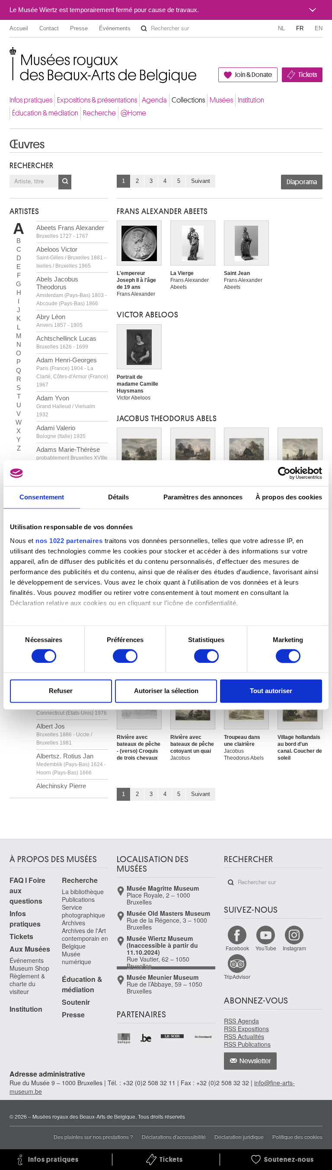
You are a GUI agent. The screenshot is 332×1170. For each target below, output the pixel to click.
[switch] (125, 656)
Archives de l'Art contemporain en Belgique (85, 938)
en (318, 28)
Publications (78, 899)
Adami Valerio (61, 431)
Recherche (99, 113)
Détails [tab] (118, 497)
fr (299, 28)
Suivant (200, 181)
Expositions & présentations (97, 100)
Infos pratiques (31, 100)
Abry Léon (59, 320)
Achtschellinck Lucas (66, 342)
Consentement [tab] (41, 497)
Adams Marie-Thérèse (72, 457)
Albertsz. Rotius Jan (71, 764)
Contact (49, 28)
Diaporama (302, 182)
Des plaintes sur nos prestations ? (93, 1136)
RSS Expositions (246, 1029)
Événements (115, 28)
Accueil (19, 28)
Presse (79, 28)
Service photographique (83, 911)
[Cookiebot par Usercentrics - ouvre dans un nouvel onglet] (284, 473)
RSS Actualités (244, 1036)
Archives (73, 923)
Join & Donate (253, 74)
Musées (221, 100)
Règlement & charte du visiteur (27, 983)
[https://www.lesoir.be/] (173, 1035)
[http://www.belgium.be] (146, 1038)
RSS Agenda (241, 1021)
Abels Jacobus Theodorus (71, 291)
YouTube (265, 948)
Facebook (237, 948)
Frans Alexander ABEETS (162, 211)
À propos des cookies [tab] (288, 497)
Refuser (61, 691)
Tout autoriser (271, 691)
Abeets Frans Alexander (70, 231)
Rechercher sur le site (143, 28)
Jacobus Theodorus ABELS (167, 418)
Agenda (154, 100)
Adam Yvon (65, 406)
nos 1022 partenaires (68, 540)
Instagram (294, 948)
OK (64, 182)
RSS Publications (247, 1044)
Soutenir (76, 1002)
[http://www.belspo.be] (124, 1038)
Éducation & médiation (45, 113)
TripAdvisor (237, 976)
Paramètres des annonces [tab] (203, 497)
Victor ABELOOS (148, 315)
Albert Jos (64, 734)
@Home (133, 113)
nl (281, 28)
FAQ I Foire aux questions (27, 890)
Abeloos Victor (71, 257)
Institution (251, 100)
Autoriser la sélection (166, 691)
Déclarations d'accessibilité (174, 1136)
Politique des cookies (297, 1136)
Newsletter (255, 1061)
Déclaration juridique (239, 1136)
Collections (188, 100)
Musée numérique (76, 957)
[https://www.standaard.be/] (203, 1036)
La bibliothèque (83, 891)
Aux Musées (30, 949)
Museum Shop (29, 968)
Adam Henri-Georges (72, 372)
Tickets (307, 74)
